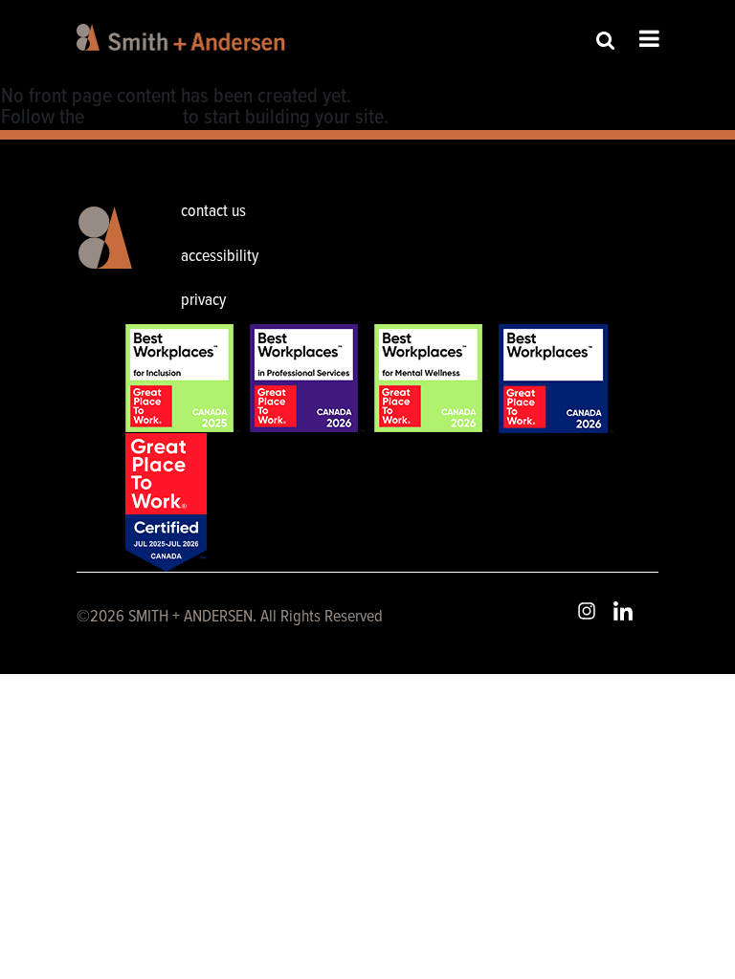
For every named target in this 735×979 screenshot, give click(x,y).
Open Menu (649, 38)
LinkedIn (623, 610)
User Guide (133, 118)
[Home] (184, 37)
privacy (203, 301)
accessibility (219, 257)
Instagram (586, 610)
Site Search (605, 40)
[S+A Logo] (101, 259)
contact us (213, 212)
